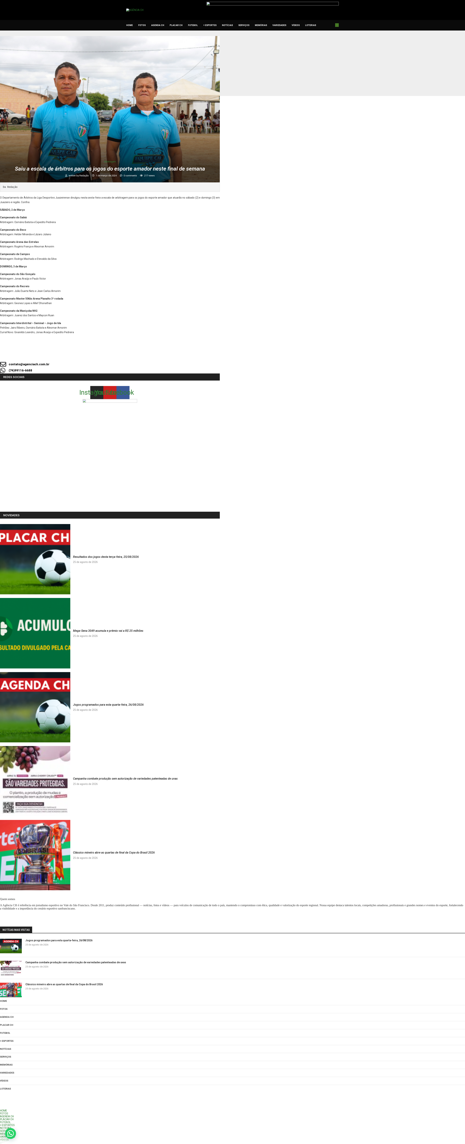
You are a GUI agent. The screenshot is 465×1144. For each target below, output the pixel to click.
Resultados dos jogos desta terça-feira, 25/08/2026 (106, 557)
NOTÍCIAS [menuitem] (5, 1128)
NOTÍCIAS (227, 25)
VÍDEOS (296, 25)
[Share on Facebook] (105, 354)
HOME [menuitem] (3, 1110)
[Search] (337, 25)
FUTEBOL (193, 25)
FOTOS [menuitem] (4, 1113)
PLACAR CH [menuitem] (7, 1119)
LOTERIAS (310, 25)
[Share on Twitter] (117, 354)
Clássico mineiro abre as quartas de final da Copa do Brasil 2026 (114, 852)
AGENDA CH (157, 25)
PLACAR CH (176, 25)
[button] (10, 1133)
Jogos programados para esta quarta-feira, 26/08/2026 (108, 704)
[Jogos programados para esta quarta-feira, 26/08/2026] (35, 707)
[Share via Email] (142, 354)
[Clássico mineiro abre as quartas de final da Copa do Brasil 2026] (35, 855)
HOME (129, 25)
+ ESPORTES (210, 25)
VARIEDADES (279, 25)
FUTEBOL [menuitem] (5, 1122)
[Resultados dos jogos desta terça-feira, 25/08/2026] (35, 559)
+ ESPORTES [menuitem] (7, 1125)
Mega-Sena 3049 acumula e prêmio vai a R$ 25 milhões (108, 630)
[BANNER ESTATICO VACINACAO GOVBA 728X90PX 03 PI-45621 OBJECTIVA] (273, 3)
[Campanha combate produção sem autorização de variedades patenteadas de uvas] (35, 781)
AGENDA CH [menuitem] (7, 1116)
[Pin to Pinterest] (130, 354)
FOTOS (142, 25)
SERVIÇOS (243, 25)
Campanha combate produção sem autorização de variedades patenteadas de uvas (125, 778)
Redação (84, 175)
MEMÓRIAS (261, 25)
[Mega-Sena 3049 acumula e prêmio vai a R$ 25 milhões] (35, 633)
